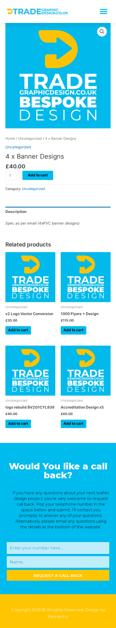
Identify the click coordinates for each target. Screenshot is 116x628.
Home (10, 138)
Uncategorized (30, 138)
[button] (103, 11)
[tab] (58, 211)
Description (16, 211)
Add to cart (38, 175)
